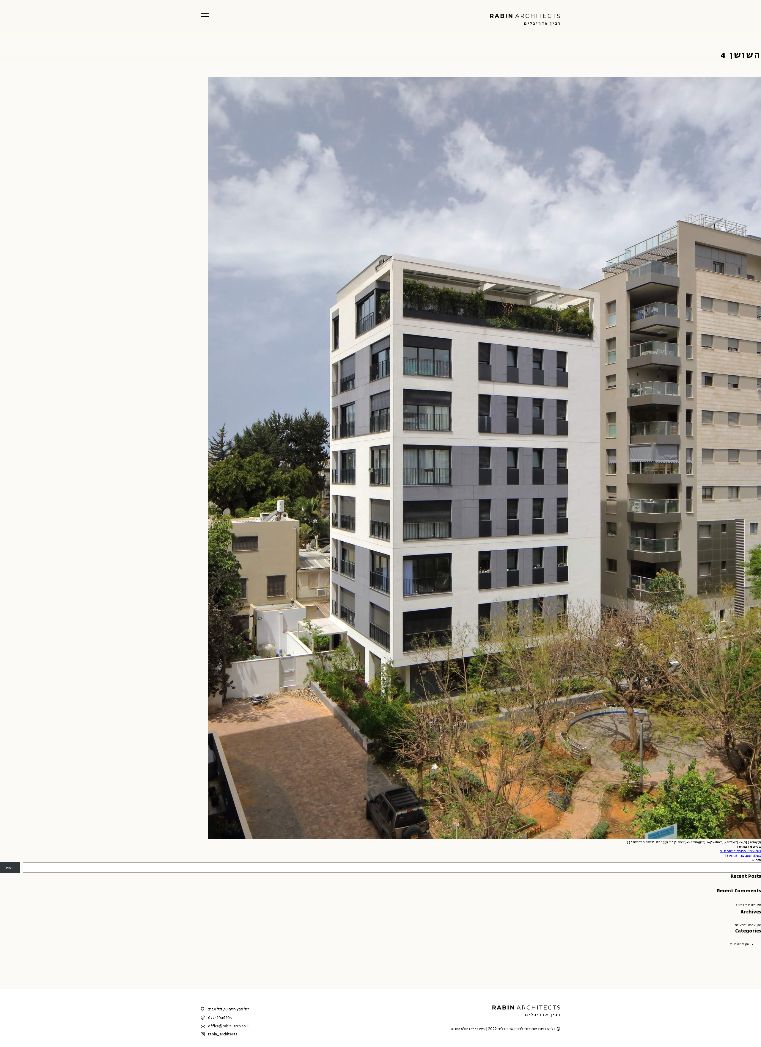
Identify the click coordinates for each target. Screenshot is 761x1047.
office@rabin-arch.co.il (228, 1026)
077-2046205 (220, 1018)
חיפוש (756, 860)
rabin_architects (222, 1034)
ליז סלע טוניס (462, 1029)
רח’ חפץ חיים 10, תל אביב (228, 1009)
